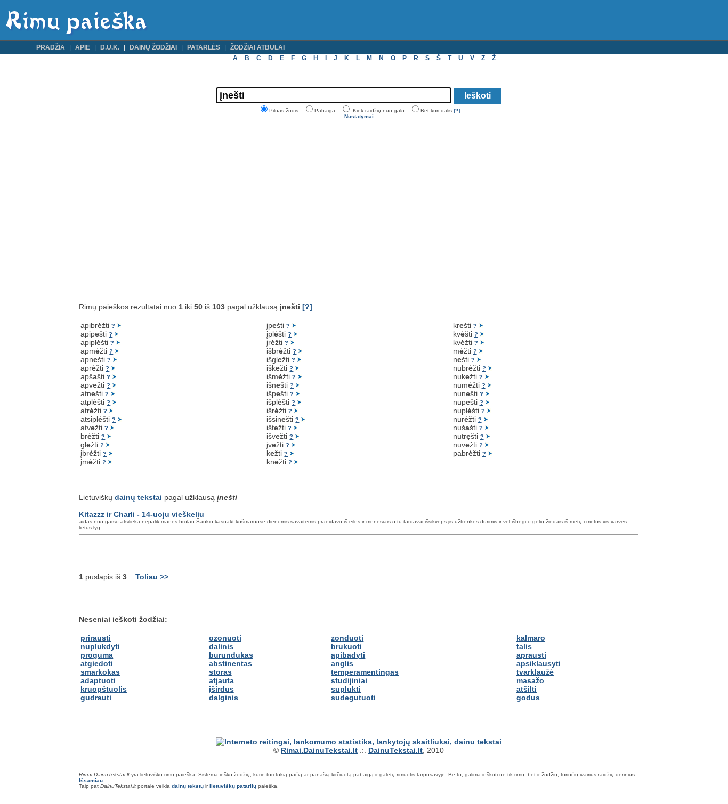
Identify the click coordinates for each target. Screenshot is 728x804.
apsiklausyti (538, 663)
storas (220, 672)
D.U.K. (109, 47)
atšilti (526, 689)
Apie (82, 47)
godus (528, 697)
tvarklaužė (535, 672)
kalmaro (530, 638)
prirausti (95, 638)
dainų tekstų (188, 786)
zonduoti (347, 638)
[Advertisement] (168, 210)
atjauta (221, 680)
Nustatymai (359, 116)
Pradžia (50, 47)
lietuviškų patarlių (232, 786)
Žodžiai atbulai (257, 47)
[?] (457, 110)
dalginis (223, 697)
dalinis (221, 646)
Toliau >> (151, 576)
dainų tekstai (138, 497)
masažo (530, 680)
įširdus (221, 689)
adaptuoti (98, 680)
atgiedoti (96, 663)
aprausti (531, 655)
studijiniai (349, 680)
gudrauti (95, 697)
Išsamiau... (93, 780)
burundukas (231, 655)
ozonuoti (225, 638)
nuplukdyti (100, 646)
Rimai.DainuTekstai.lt (319, 750)
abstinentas (230, 663)
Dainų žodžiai (153, 47)
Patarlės (203, 47)
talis (524, 646)
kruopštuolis (103, 689)
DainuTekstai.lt (395, 750)
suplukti (346, 689)
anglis (342, 663)
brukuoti (346, 646)
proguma (96, 655)
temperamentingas (365, 672)
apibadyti (348, 655)
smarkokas (100, 672)
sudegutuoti (353, 697)
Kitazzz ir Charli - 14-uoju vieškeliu (141, 514)
